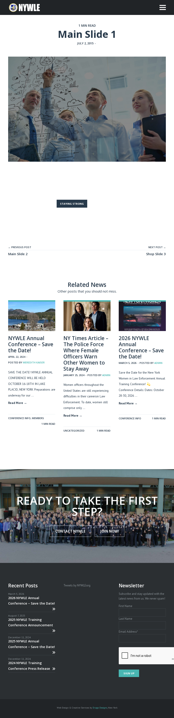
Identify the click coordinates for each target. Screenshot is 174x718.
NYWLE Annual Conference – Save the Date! (30, 344)
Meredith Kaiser (34, 362)
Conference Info (19, 418)
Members (38, 418)
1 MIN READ (48, 423)
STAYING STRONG (72, 203)
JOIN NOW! (109, 531)
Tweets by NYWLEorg (76, 585)
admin (106, 375)
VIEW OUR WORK (103, 203)
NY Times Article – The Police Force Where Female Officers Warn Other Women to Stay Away (85, 353)
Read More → (17, 403)
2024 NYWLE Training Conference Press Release (29, 665)
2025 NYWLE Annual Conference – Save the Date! (31, 644)
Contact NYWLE (70, 531)
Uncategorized (74, 430)
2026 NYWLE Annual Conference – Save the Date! (141, 347)
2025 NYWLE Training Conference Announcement (30, 622)
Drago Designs (100, 707)
